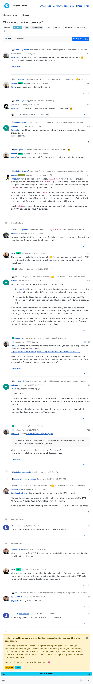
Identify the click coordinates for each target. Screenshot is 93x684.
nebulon (17, 50)
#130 (88, 550)
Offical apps (45, 6)
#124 (88, 281)
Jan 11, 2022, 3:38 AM (30, 342)
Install (86, 6)
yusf (12, 105)
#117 (88, 83)
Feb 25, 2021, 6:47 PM (41, 175)
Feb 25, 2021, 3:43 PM (39, 83)
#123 (88, 253)
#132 (88, 597)
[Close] (87, 638)
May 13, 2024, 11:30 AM (37, 569)
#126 (88, 385)
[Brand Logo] (7, 6)
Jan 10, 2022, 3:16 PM (32, 281)
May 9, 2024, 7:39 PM (38, 550)
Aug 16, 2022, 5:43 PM (36, 489)
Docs (79, 6)
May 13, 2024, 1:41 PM (38, 597)
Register (9, 667)
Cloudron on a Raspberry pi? (39, 433)
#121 (88, 175)
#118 (88, 105)
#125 (88, 342)
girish (13, 253)
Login (18, 667)
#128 (88, 489)
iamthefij (14, 175)
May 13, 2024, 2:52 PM (45, 614)
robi (12, 54)
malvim (14, 126)
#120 (88, 154)
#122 (88, 233)
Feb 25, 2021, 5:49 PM (30, 105)
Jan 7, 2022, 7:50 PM (35, 233)
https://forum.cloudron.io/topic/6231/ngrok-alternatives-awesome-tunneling (45, 351)
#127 (88, 430)
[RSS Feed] (5, 31)
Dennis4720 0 (16, 550)
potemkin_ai (15, 489)
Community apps (60, 6)
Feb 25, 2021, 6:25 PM (39, 154)
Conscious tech (16, 67)
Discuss (19, 27)
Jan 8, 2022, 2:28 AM (37, 253)
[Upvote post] (84, 71)
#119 (88, 126)
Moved (8, 27)
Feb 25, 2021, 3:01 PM (30, 54)
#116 (88, 54)
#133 (88, 614)
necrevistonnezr (20, 479)
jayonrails (15, 614)
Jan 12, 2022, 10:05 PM (30, 430)
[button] (3, 680)
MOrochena (15, 233)
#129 (88, 526)
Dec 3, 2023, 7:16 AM (31, 526)
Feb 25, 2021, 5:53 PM (32, 126)
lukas (13, 526)
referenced (25, 472)
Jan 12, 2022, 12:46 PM (33, 385)
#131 (88, 569)
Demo (73, 6)
